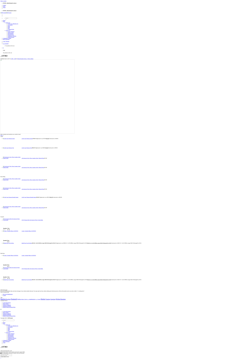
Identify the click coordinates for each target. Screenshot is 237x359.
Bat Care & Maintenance (8, 294)
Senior (43, 299)
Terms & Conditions (7, 304)
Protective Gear (11, 34)
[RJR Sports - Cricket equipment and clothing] (5, 12)
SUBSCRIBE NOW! (4, 356)
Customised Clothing (7, 38)
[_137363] (37, 133)
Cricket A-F (7, 22)
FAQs (4, 6)
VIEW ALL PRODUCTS (13, 23)
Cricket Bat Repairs (7, 302)
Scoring (38, 299)
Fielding (19, 299)
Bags (9, 26)
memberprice (32, 299)
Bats (9, 28)
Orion (36, 299)
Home (4, 20)
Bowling (8, 299)
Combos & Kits (11, 29)
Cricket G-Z (7, 30)
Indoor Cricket (11, 32)
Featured (14, 299)
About (4, 7)
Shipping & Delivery (7, 306)
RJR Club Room (6, 39)
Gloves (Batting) (11, 31)
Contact (4, 5)
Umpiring (53, 299)
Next (2, 135)
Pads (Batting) (10, 33)
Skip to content (3, 1)
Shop (4, 21)
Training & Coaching (12, 36)
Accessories (10, 24)
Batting (3, 299)
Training (48, 299)
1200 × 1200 (13, 58)
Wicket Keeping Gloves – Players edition (25, 58)
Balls (9, 27)
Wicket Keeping (11, 37)
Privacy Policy (6, 303)
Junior (28, 299)
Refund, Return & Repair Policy (9, 307)
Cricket (4, 295)
